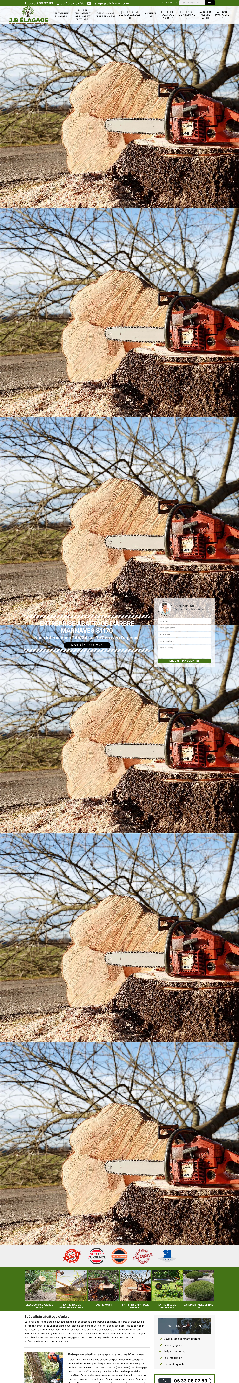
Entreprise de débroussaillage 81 (129, 14)
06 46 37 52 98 (72, 3)
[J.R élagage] (28, 15)
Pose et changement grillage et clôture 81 (83, 15)
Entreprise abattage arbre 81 (168, 14)
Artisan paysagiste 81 (222, 14)
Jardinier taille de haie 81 (205, 14)
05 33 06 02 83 (40, 3)
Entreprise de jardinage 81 (187, 14)
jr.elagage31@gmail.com (110, 3)
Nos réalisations (87, 645)
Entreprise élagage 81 (62, 15)
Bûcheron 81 (150, 15)
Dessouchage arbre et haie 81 (105, 15)
